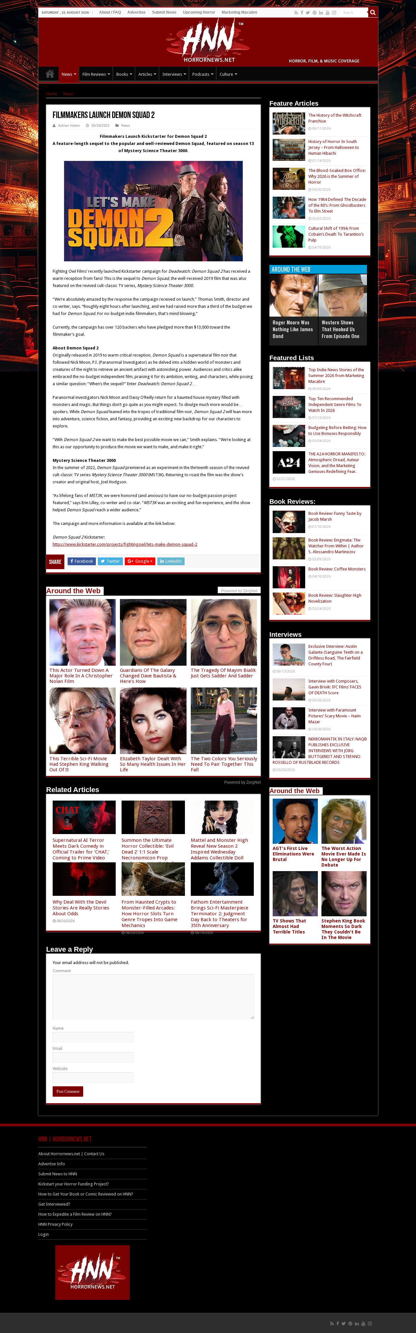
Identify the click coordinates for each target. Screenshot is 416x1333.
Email (57, 1048)
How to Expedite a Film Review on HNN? (75, 1214)
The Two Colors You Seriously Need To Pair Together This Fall (224, 764)
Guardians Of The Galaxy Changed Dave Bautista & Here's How (148, 675)
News (67, 74)
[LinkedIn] (321, 13)
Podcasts (200, 74)
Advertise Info (51, 1163)
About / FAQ (110, 12)
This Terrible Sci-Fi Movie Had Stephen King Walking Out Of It (79, 764)
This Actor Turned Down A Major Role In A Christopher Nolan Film (81, 675)
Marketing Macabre (239, 12)
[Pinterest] (314, 13)
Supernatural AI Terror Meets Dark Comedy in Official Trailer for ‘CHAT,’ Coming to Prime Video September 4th (81, 852)
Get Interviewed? (54, 1204)
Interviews (172, 74)
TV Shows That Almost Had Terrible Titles (289, 926)
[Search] (373, 12)
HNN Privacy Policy (55, 1224)
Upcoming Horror (199, 12)
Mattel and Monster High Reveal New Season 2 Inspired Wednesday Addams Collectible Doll (219, 849)
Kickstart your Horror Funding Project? (73, 1184)
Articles (145, 74)
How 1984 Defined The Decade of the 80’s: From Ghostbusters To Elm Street (337, 205)
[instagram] (334, 13)
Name (58, 1028)
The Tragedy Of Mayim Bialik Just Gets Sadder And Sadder (223, 673)
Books (122, 74)
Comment (62, 970)
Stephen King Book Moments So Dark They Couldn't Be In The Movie (343, 929)
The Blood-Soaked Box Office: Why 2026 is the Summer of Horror (337, 176)
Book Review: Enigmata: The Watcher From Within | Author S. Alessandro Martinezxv (336, 546)
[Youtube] (327, 13)
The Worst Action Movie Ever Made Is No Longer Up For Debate (343, 857)
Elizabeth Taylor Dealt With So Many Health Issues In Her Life (153, 764)
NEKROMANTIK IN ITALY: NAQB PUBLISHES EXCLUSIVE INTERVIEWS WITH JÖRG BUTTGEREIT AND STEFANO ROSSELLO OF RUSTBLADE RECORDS (320, 751)
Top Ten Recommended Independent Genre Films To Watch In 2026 (334, 404)
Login (43, 1234)
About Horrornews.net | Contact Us (71, 1153)
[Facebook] (302, 13)
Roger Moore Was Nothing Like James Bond (293, 329)
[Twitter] (308, 13)
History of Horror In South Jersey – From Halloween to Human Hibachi (333, 147)
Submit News (164, 12)
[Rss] (296, 13)
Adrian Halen (69, 126)
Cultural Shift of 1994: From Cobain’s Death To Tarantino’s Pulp (336, 234)
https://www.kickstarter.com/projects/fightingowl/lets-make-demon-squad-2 (125, 544)
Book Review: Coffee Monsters (337, 569)
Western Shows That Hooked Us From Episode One (340, 329)
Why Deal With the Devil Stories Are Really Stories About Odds (81, 908)
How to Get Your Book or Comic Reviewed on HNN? (85, 1194)
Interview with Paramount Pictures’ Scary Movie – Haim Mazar (334, 716)
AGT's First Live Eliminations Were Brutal (293, 854)
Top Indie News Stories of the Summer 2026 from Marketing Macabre (336, 375)
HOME (50, 73)
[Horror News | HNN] (208, 41)
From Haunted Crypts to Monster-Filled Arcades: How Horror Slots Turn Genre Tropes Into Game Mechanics (149, 913)
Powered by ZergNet (242, 782)
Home (51, 93)
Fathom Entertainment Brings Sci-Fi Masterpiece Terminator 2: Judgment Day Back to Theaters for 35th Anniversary (219, 913)
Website (60, 1068)
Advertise (136, 12)
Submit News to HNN (57, 1173)
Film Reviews (94, 74)
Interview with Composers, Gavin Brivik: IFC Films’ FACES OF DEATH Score (334, 687)
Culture (226, 74)
